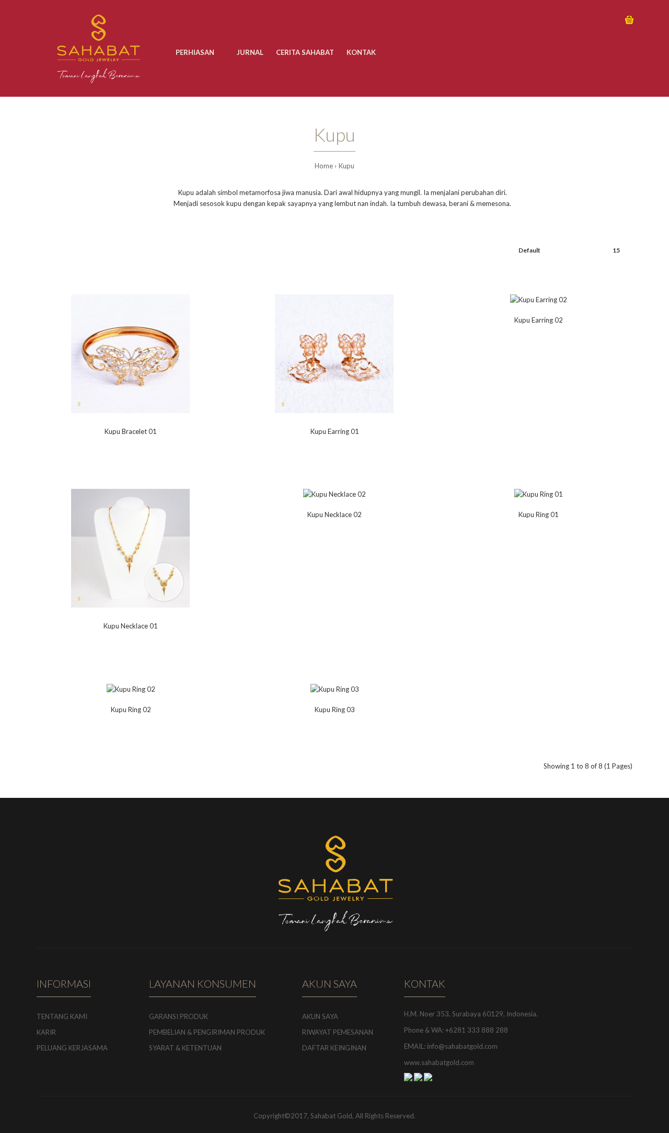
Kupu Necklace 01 (130, 626)
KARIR (46, 1032)
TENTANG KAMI (62, 1016)
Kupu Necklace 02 (334, 514)
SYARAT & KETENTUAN (185, 1048)
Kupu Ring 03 (335, 709)
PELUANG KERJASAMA (72, 1048)
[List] (54, 250)
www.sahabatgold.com (439, 1062)
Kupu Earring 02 (538, 320)
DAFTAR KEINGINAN (334, 1048)
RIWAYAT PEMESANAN (337, 1032)
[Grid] (39, 250)
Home (324, 166)
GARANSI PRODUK (178, 1016)
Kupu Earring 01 (334, 431)
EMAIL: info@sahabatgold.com (451, 1046)
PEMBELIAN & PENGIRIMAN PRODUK (207, 1032)
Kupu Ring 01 (538, 514)
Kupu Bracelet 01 (131, 431)
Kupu (346, 166)
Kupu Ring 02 (131, 709)
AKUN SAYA (320, 1016)
